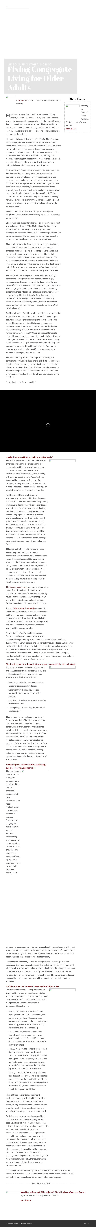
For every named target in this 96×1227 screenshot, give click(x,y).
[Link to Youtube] (85, 1223)
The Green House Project (17, 587)
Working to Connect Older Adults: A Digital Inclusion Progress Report (53, 1192)
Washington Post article (24, 608)
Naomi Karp (22, 100)
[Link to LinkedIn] (88, 1223)
